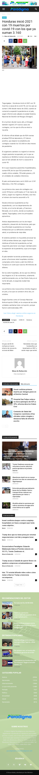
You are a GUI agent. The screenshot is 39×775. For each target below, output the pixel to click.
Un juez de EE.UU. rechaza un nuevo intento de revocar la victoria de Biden (9, 347)
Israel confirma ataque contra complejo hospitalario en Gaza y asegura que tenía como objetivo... (18, 522)
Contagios (14, 320)
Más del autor (25, 384)
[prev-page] (3, 426)
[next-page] (6, 426)
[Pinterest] (20, 41)
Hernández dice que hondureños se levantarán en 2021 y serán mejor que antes (29, 347)
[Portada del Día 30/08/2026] (7, 605)
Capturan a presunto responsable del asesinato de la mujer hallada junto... (25, 615)
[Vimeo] (19, 765)
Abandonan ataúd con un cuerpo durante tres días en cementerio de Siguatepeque (24, 479)
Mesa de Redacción (9, 459)
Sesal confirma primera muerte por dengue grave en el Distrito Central (25, 391)
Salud (8, 14)
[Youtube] (31, 765)
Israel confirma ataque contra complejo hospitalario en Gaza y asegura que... (25, 625)
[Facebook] (11, 41)
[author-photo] (20, 368)
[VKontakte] (25, 765)
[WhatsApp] (25, 41)
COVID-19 (21, 320)
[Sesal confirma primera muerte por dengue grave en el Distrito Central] (7, 391)
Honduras (29, 320)
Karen (4, 528)
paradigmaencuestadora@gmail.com (19, 751)
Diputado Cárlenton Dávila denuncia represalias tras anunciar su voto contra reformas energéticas (18, 453)
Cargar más (18, 585)
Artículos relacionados (10, 384)
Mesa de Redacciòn (9, 36)
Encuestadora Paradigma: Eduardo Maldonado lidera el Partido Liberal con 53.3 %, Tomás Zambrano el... (17, 548)
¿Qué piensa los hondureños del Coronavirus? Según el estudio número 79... (25, 662)
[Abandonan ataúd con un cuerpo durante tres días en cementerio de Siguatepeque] (6, 479)
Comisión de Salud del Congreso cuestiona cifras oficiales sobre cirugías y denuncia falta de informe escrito (24, 416)
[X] (15, 41)
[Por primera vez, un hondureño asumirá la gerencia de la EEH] (7, 653)
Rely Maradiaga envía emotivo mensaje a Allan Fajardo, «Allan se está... (24, 642)
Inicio (3, 14)
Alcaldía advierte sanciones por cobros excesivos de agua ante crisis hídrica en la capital (23, 505)
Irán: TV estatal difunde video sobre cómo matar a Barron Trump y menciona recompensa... (19, 574)
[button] (3, 9)
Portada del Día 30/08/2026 (23, 603)
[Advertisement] (19, 87)
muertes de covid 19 (8, 322)
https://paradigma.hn (19, 374)
